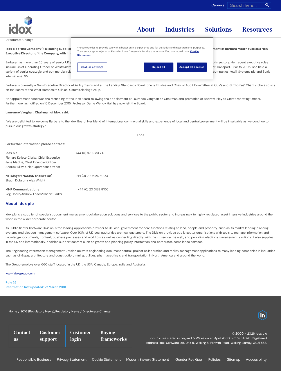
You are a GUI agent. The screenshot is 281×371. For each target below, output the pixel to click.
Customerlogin (80, 335)
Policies (214, 359)
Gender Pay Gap (188, 359)
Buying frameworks (114, 335)
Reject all (158, 67)
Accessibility (256, 359)
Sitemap (233, 359)
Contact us (22, 335)
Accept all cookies (191, 67)
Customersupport (50, 335)
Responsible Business (33, 359)
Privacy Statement (71, 359)
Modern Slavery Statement (147, 359)
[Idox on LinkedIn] (261, 312)
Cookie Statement (106, 359)
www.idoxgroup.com (19, 273)
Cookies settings (92, 67)
